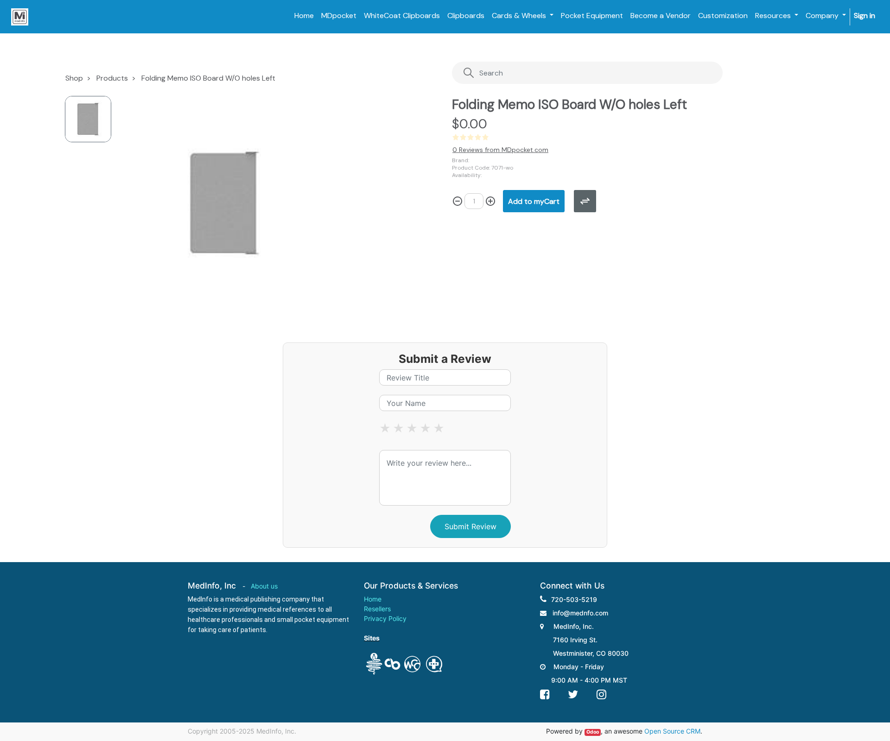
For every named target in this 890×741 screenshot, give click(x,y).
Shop (74, 78)
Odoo (592, 732)
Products (112, 78)
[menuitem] (304, 15)
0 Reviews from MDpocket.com (500, 150)
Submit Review (470, 526)
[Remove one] (457, 201)
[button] (534, 201)
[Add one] (490, 201)
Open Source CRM (672, 731)
